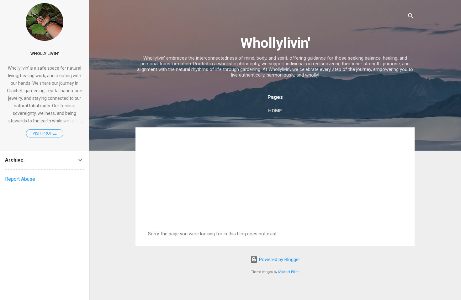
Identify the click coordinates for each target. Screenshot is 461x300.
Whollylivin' (275, 43)
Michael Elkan (288, 272)
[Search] (411, 17)
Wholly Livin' (44, 53)
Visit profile (45, 133)
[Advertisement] (275, 184)
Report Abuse (20, 179)
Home (275, 111)
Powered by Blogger (279, 259)
